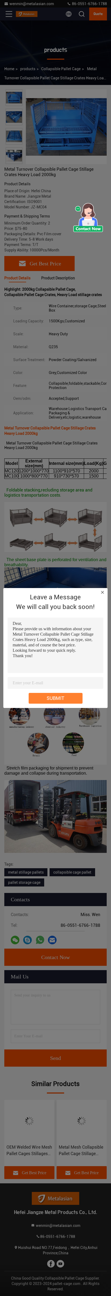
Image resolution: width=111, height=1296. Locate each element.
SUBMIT (55, 698)
